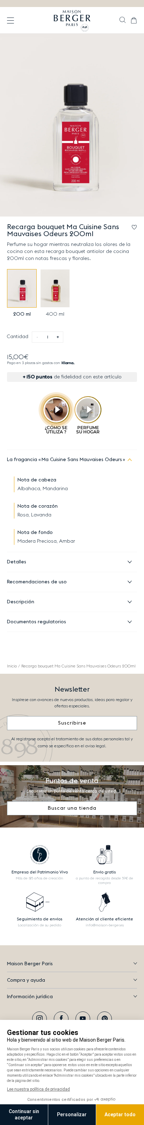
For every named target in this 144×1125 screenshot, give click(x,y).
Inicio (12, 666)
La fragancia (64, 459)
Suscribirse (72, 723)
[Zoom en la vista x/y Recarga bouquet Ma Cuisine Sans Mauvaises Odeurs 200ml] (72, 125)
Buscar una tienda (72, 808)
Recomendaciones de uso (37, 581)
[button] (122, 20)
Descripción (20, 601)
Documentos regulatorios (36, 621)
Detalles (16, 562)
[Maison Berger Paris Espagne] (72, 20)
